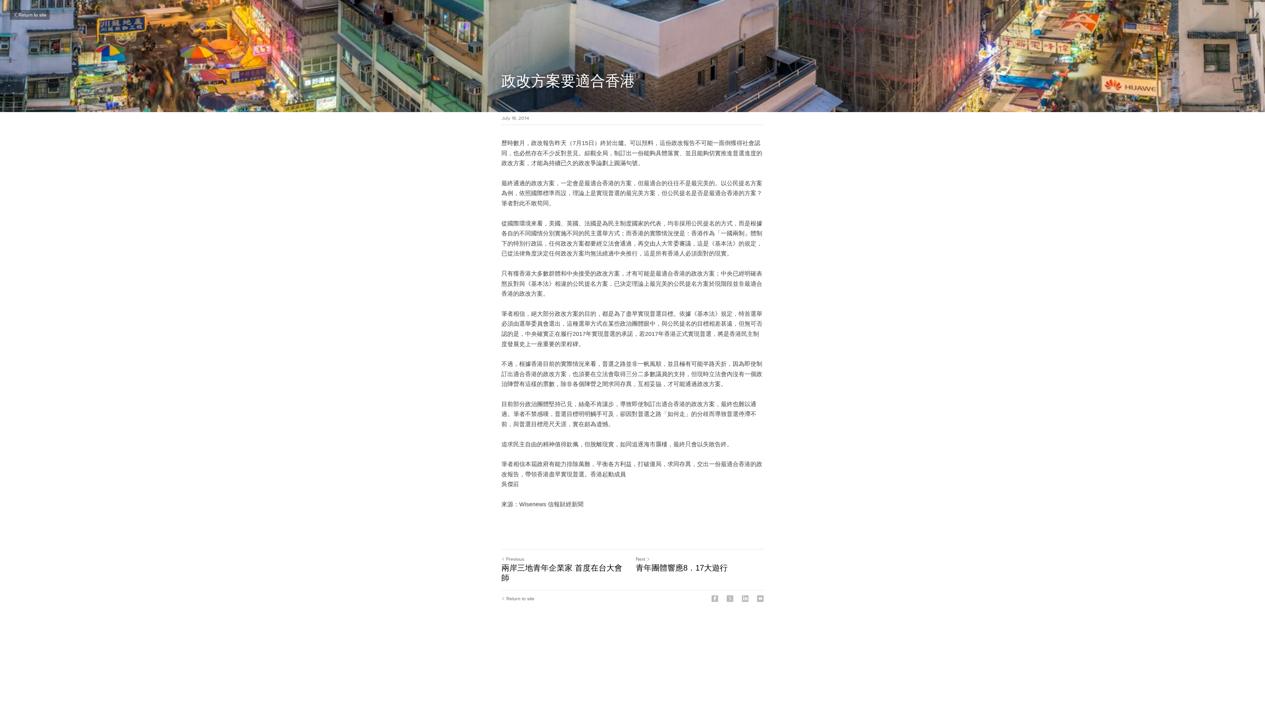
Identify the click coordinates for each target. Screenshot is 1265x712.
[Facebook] (715, 598)
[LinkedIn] (745, 598)
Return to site (32, 14)
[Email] (760, 598)
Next (640, 559)
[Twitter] (730, 598)
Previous (515, 559)
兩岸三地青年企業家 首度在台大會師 (561, 572)
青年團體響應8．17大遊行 (682, 567)
